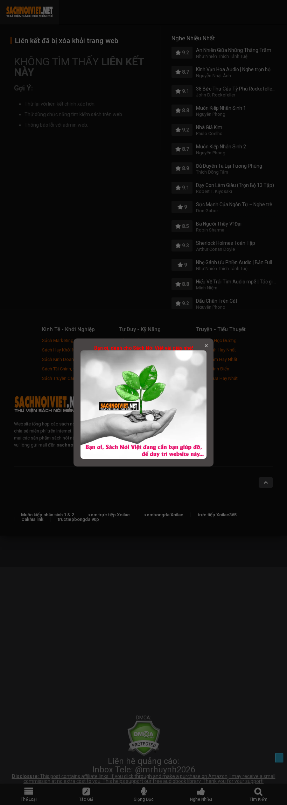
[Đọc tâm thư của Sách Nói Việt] (143, 457)
